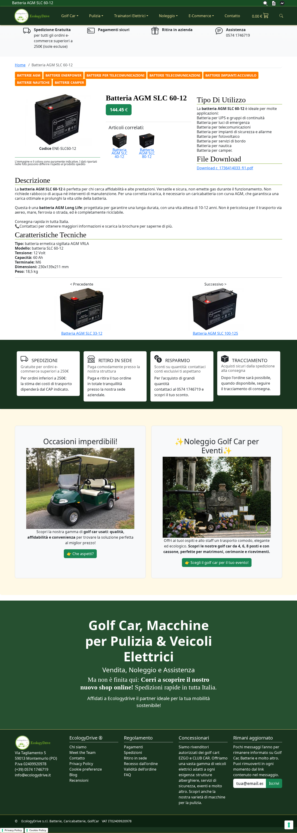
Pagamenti (133, 746)
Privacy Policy (81, 763)
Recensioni (78, 780)
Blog (73, 774)
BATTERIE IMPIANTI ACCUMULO (230, 75)
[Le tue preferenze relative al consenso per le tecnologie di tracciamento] (288, 824)
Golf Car (68, 15)
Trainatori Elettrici (129, 15)
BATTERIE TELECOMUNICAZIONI (174, 75)
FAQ (127, 774)
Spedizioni (133, 752)
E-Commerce (200, 15)
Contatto (232, 15)
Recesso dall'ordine (141, 763)
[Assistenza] (282, 2)
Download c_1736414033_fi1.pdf (225, 167)
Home (20, 65)
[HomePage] (32, 15)
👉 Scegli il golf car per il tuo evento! (217, 562)
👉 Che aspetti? (80, 553)
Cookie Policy (37, 830)
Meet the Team (82, 752)
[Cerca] (265, 2)
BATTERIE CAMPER (69, 82)
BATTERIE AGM (28, 75)
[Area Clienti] (274, 2)
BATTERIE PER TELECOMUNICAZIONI (115, 75)
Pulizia (94, 15)
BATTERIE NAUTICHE (33, 82)
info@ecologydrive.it (33, 775)
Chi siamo (78, 746)
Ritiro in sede (135, 758)
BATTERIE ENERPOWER (63, 75)
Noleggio (167, 15)
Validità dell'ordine (140, 769)
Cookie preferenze (85, 769)
